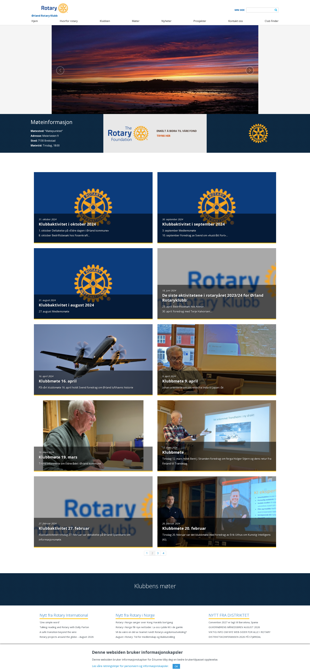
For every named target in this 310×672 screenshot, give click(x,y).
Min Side (240, 10)
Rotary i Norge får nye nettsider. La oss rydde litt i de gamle (149, 627)
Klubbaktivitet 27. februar (64, 528)
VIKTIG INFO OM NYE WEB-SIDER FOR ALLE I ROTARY (239, 632)
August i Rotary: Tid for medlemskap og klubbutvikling (145, 636)
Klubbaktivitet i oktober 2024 (67, 224)
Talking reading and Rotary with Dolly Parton (64, 627)
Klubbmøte (173, 452)
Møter (136, 21)
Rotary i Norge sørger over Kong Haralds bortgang (144, 622)
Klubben (105, 21)
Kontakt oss (235, 21)
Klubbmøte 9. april (180, 381)
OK (176, 666)
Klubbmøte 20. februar (184, 528)
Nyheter (166, 21)
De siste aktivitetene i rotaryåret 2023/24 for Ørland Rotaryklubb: (213, 298)
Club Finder (272, 21)
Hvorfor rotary (69, 21)
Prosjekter (199, 21)
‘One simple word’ (50, 622)
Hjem (34, 21)
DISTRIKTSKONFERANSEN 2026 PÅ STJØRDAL (235, 636)
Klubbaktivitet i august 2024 (66, 305)
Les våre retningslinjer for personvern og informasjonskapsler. (130, 666)
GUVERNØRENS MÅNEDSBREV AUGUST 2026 (234, 627)
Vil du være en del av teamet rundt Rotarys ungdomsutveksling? (151, 632)
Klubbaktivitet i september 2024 (193, 224)
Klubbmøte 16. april (58, 381)
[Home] (49, 8)
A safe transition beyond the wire (58, 632)
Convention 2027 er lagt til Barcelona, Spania (233, 622)
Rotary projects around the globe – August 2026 (67, 636)
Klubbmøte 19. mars (58, 457)
